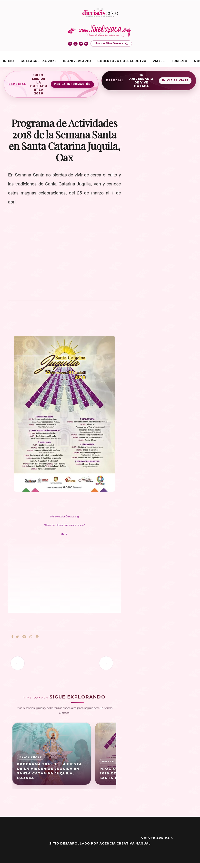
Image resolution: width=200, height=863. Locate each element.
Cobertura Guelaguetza (121, 61)
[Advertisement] (64, 269)
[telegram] (24, 636)
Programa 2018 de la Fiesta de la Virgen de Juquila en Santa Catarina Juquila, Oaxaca (49, 771)
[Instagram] (75, 44)
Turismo (179, 61)
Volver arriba (155, 838)
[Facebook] (70, 44)
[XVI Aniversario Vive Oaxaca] (100, 13)
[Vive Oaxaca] (100, 31)
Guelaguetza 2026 (38, 61)
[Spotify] (86, 44)
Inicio (8, 61)
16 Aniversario (77, 61)
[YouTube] (81, 44)
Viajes (159, 61)
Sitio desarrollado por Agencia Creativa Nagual (99, 843)
